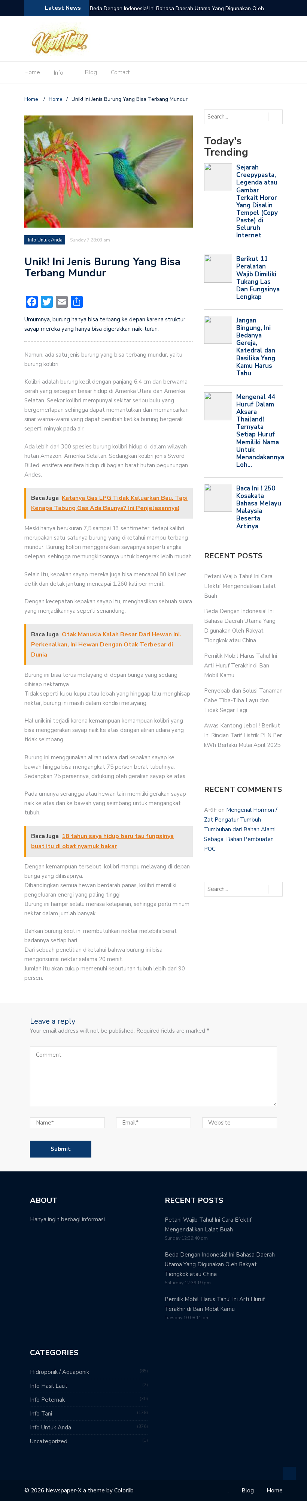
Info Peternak (47, 1400)
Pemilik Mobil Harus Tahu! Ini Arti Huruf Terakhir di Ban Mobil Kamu (170, 8)
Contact (120, 72)
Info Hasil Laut (48, 1386)
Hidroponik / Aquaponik (59, 1372)
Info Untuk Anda (45, 240)
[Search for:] (235, 117)
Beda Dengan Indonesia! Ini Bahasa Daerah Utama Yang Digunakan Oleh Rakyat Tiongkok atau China (220, 1264)
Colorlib (124, 1490)
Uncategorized (48, 1441)
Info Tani (41, 1413)
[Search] (275, 116)
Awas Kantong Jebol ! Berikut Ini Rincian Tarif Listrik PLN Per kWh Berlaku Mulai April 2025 (243, 735)
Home (32, 72)
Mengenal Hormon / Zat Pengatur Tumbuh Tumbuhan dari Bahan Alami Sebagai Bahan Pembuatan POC (240, 829)
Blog (91, 72)
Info (58, 72)
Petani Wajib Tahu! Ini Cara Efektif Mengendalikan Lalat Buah (240, 586)
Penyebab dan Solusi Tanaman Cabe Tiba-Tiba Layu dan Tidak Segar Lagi (243, 700)
